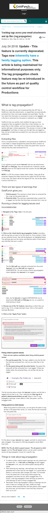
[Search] (25, 21)
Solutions (28, 506)
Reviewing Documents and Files (24, 27)
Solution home (6, 27)
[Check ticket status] (30, 21)
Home (19, 506)
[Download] (20, 263)
